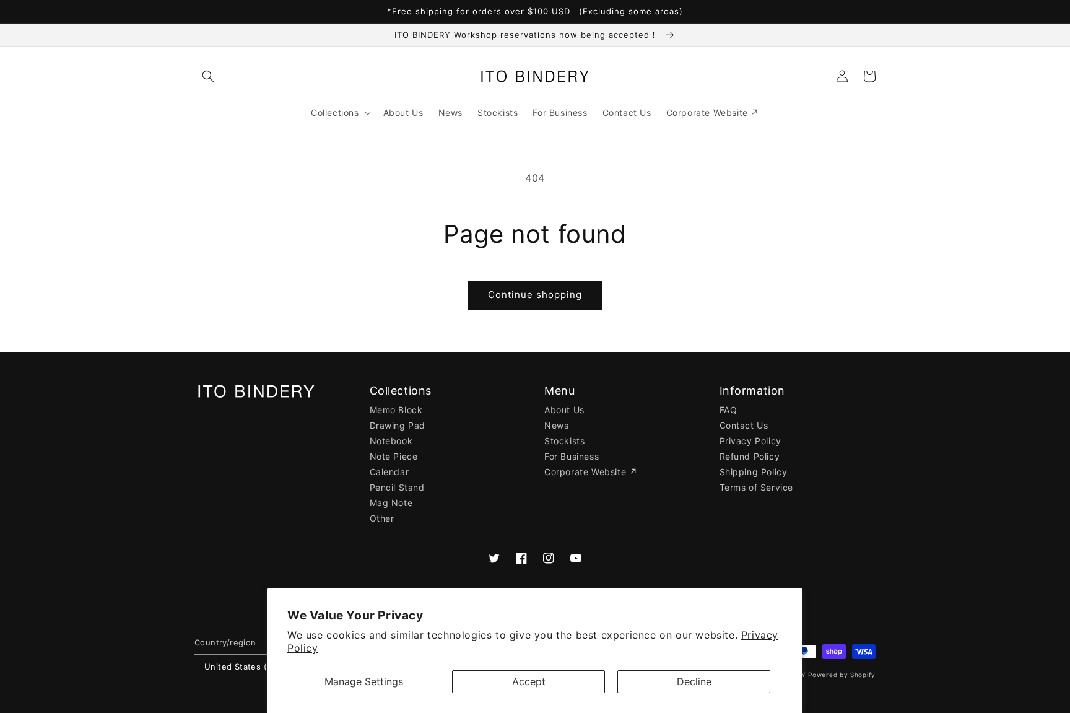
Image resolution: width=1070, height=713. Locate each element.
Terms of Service (757, 487)
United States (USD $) (249, 666)
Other (382, 518)
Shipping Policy (754, 471)
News (556, 425)
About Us (564, 410)
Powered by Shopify (842, 674)
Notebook (391, 440)
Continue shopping (535, 294)
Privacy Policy (750, 440)
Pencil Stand (397, 487)
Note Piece (394, 456)
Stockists (564, 440)
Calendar (389, 471)
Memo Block (396, 410)
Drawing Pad (398, 425)
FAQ (728, 410)
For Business (571, 456)
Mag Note (391, 502)
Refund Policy (750, 456)
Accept (529, 681)
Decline (694, 681)
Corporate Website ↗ (590, 471)
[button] (208, 76)
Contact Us (744, 425)
